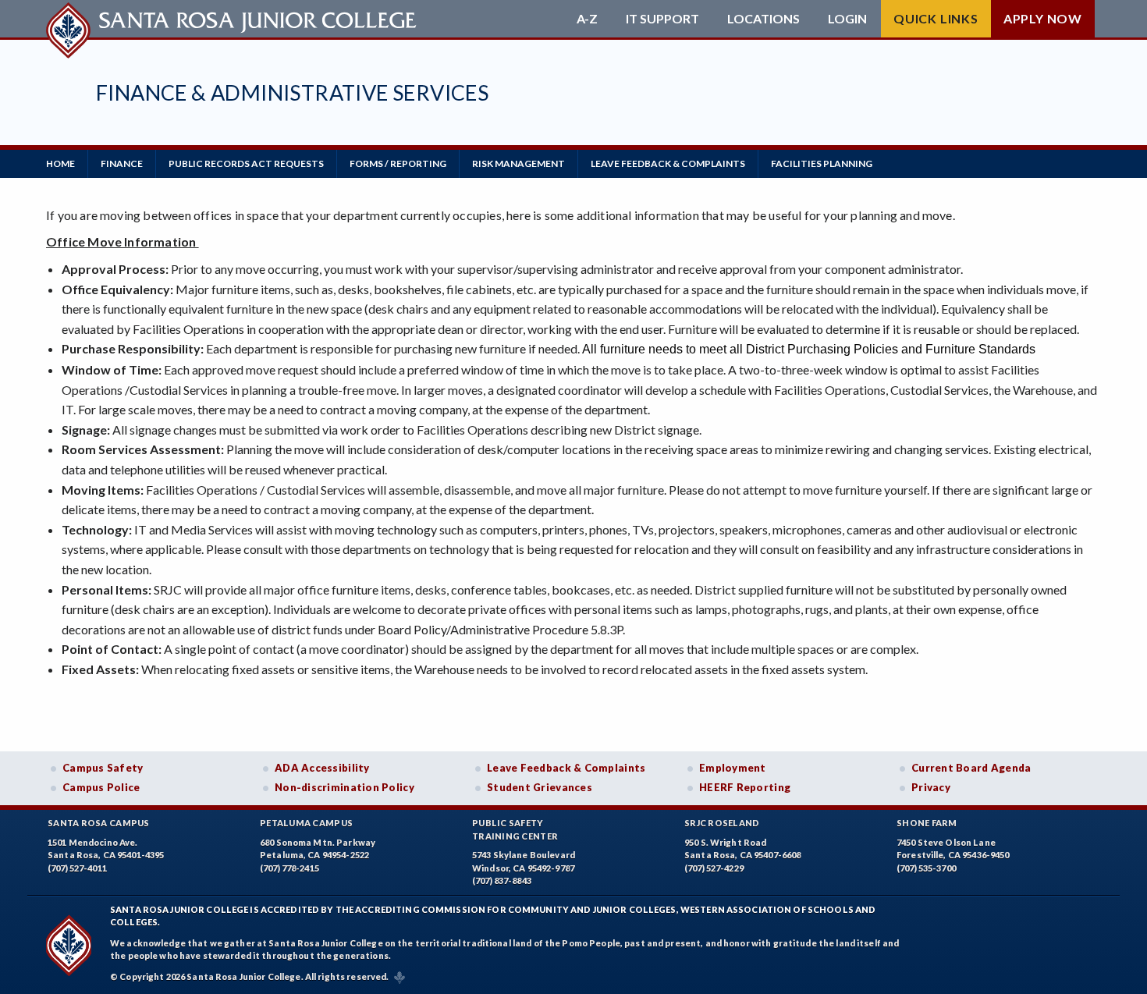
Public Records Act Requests (246, 163)
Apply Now (1042, 18)
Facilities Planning (821, 163)
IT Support (662, 18)
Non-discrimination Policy (344, 787)
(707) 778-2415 (289, 868)
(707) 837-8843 (501, 880)
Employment (732, 767)
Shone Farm (927, 823)
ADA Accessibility (322, 767)
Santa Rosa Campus (99, 823)
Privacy (930, 787)
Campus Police (101, 787)
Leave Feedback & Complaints (668, 163)
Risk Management (518, 163)
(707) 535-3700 (926, 868)
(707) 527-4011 (77, 868)
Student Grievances (539, 787)
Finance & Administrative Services (292, 92)
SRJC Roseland (722, 823)
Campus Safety (103, 767)
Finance (122, 163)
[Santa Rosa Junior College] (233, 18)
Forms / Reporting (398, 163)
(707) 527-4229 (714, 868)
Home (60, 163)
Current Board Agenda (971, 767)
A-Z (587, 18)
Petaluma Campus (306, 823)
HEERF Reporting (744, 787)
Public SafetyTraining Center (515, 829)
